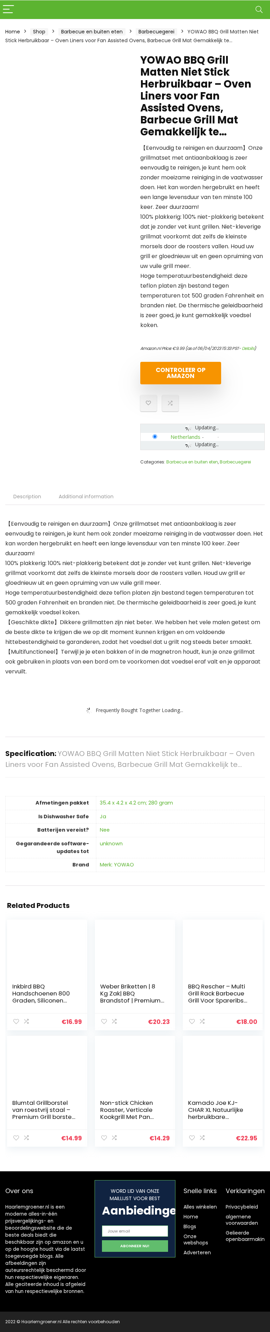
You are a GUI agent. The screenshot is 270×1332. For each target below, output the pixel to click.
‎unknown (111, 843)
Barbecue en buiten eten (92, 31)
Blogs (190, 1226)
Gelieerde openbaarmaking (247, 1236)
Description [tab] (27, 496)
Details (248, 348)
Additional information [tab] (86, 496)
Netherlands (185, 436)
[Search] (259, 9)
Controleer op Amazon (181, 373)
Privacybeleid (242, 1206)
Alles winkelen (200, 1206)
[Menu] (8, 9)
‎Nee (105, 829)
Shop (39, 31)
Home (12, 31)
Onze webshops (196, 1239)
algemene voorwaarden (242, 1220)
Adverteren (197, 1252)
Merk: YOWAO (117, 864)
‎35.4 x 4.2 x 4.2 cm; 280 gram (136, 802)
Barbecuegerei (156, 31)
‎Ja (103, 816)
